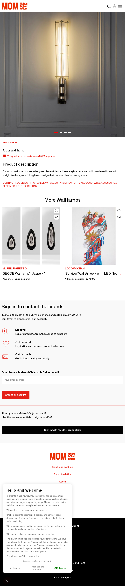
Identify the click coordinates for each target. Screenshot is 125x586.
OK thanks (60, 568)
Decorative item (61, 182)
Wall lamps (44, 182)
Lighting (8, 182)
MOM (15, 6)
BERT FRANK (31, 186)
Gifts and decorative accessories (95, 182)
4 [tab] (69, 132)
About (62, 481)
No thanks (14, 568)
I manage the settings (37, 568)
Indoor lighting (25, 182)
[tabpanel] (62, 74)
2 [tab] (61, 132)
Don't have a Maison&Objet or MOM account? (30, 372)
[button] (7, 580)
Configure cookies (62, 467)
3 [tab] (65, 132)
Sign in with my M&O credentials (62, 429)
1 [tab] (56, 132)
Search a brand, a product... (109, 5)
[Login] (114, 6)
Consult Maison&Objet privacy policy (23, 556)
